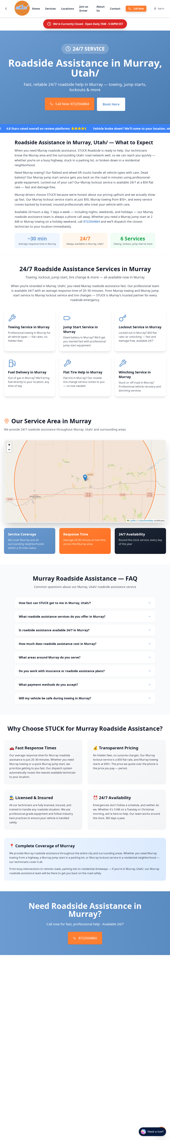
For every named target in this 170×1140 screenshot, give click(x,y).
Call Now (139, 8)
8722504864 (91, 221)
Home (36, 8)
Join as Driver (83, 8)
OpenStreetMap (146, 520)
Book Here (111, 104)
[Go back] (6, 8)
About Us (100, 8)
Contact (115, 8)
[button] (85, 477)
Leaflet (132, 520)
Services (50, 8)
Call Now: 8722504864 (72, 104)
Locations (67, 8)
